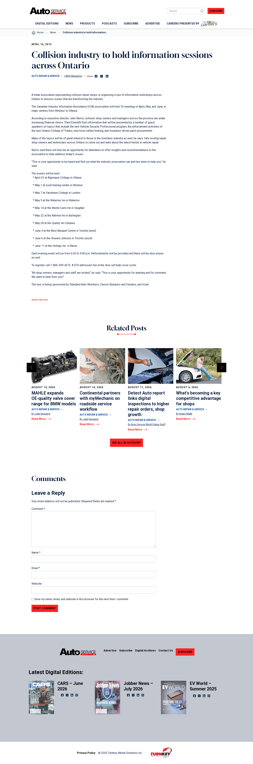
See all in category (126, 442)
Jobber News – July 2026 (138, 686)
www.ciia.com (39, 299)
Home (40, 32)
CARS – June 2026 (70, 686)
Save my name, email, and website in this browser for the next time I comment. (81, 599)
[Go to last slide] (31, 367)
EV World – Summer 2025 (203, 686)
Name (35, 552)
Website (36, 583)
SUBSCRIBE (185, 652)
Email (35, 568)
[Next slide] (221, 367)
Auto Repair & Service (45, 76)
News (53, 32)
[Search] (202, 11)
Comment (38, 508)
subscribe (216, 10)
